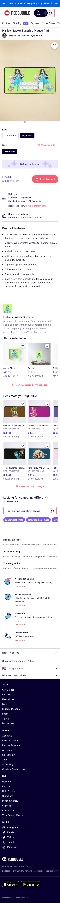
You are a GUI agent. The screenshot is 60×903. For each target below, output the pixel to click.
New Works (8, 699)
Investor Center (10, 740)
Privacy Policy (25, 866)
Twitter (11, 837)
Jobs (4, 759)
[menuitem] (6, 23)
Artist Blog (8, 764)
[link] (14, 519)
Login (5, 713)
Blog (4, 704)
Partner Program (11, 745)
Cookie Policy (51, 871)
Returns (6, 786)
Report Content (10, 652)
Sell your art (8, 754)
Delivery (6, 781)
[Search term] (50, 13)
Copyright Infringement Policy (18, 661)
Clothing (20, 23)
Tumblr (11, 842)
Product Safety (10, 800)
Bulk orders (8, 723)
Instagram (12, 827)
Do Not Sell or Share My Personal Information (22, 871)
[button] (30, 3)
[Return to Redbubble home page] (17, 13)
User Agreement (9, 866)
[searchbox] (30, 511)
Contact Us (8, 810)
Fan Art (6, 694)
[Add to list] (54, 45)
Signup (5, 718)
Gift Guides (8, 689)
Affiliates (7, 750)
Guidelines (7, 796)
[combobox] (43, 13)
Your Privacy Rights (12, 815)
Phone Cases (48, 23)
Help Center (8, 791)
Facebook (12, 832)
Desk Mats (9, 539)
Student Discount (11, 708)
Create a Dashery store (14, 769)
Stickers (35, 23)
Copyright (7, 805)
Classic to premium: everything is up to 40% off (30, 3)
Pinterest (12, 847)
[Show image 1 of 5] (25, 122)
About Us (7, 735)
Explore (6, 23)
